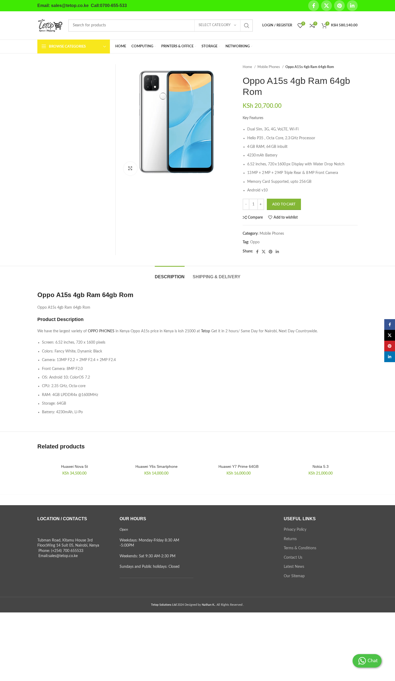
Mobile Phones (269, 67)
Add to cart (284, 204)
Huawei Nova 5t (74, 466)
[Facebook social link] (313, 5)
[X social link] (326, 5)
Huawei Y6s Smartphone (156, 466)
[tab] (170, 274)
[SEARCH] (246, 25)
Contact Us (293, 557)
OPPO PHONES (101, 331)
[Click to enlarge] (130, 168)
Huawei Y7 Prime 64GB (238, 466)
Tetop (205, 331)
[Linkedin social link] (352, 5)
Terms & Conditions (300, 548)
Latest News (294, 567)
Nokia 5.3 (321, 466)
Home (248, 67)
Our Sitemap (294, 576)
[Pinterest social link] (339, 5)
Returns (290, 539)
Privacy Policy (295, 530)
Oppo (255, 242)
